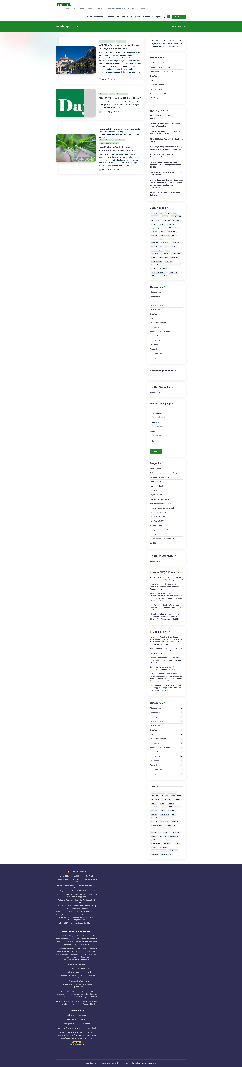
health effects (164, 235)
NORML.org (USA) (157, 521)
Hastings (154, 235)
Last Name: (154, 431)
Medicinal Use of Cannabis (109, 143)
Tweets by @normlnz (158, 392)
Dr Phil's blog (155, 310)
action (78, 975)
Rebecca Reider (156, 264)
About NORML (155, 296)
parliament (166, 253)
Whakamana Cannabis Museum (162, 539)
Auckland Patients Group (159, 477)
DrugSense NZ (155, 482)
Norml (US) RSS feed (164, 572)
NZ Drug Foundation (157, 525)
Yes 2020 (153, 543)
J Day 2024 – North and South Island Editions (165, 194)
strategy (154, 268)
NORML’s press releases (159, 98)
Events (112, 93)
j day (173, 235)
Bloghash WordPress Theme (145, 1063)
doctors (153, 224)
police (153, 257)
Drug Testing (155, 76)
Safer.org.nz (154, 534)
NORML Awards (156, 89)
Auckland (165, 217)
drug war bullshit (167, 228)
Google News (160, 631)
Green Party (171, 231)
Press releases (122, 93)
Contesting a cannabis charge (162, 72)
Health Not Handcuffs (158, 486)
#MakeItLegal (155, 468)
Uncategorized (156, 353)
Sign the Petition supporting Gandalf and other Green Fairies (165, 132)
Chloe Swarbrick (176, 217)
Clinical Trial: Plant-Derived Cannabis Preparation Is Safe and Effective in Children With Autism (164, 616)
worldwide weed (166, 276)
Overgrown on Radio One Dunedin (163, 530)
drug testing (155, 228)
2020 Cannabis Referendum (161, 63)
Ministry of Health (170, 246)
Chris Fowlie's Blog (106, 140)
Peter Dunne (176, 253)
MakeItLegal (175, 242)
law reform (154, 242)
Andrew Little (172, 213)
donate (67, 1032)
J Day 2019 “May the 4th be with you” (120, 98)
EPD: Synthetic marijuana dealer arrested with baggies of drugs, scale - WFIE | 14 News (166, 687)
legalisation (164, 242)
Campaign (103, 93)
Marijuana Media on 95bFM (160, 503)
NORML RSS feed (78, 871)
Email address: (156, 413)
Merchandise (155, 336)
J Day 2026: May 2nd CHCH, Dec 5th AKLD (165, 117)
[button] (179, 17)
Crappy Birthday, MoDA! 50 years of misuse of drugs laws (165, 125)
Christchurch (166, 220)
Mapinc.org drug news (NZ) (160, 499)
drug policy (170, 224)
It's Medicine (154, 490)
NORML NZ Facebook (158, 512)
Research (153, 349)
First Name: (155, 422)
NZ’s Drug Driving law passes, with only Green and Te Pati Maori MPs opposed (166, 148)
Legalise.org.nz (156, 495)
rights (87, 981)
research (177, 264)
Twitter (88, 1024)
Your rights (154, 358)
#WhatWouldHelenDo (157, 213)
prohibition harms (156, 261)
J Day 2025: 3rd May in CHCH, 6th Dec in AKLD (166, 140)
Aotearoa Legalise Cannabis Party (163, 473)
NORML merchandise (158, 94)
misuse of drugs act (157, 250)
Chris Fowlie (155, 220)
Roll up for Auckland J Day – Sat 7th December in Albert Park (164, 155)
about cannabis (86, 972)
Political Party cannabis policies (168, 257)
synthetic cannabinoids (158, 272)
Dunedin (177, 228)
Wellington (154, 276)
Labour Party (155, 239)
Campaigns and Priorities (160, 67)
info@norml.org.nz (79, 1019)
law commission (167, 239)
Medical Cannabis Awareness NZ (163, 508)
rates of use (168, 261)
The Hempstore (72, 1028)
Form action (155, 409)
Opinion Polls (155, 253)
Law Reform (121, 41)
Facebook (78, 1024)
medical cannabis (156, 246)
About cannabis (156, 292)
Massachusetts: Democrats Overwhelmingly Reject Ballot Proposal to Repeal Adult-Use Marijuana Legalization (166, 595)
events (163, 231)
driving (162, 224)
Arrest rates (155, 217)
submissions (163, 268)
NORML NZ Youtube (157, 517)
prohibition (78, 987)
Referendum (167, 264)
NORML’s (165, 164)
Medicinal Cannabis (157, 85)
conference (176, 220)
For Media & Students (107, 41)
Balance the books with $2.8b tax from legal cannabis (166, 173)
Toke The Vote (173, 272)
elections (154, 231)
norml (168, 250)
